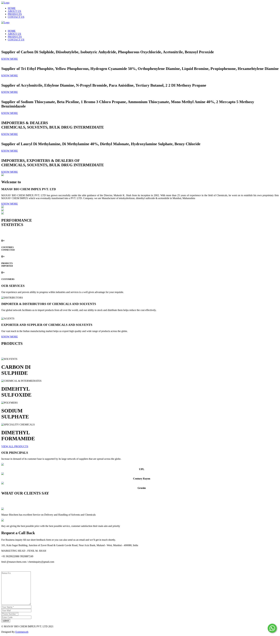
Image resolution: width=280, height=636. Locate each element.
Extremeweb (21, 631)
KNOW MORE (9, 58)
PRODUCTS (15, 14)
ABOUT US (14, 11)
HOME (12, 8)
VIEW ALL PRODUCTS (14, 446)
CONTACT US (16, 17)
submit (6, 620)
